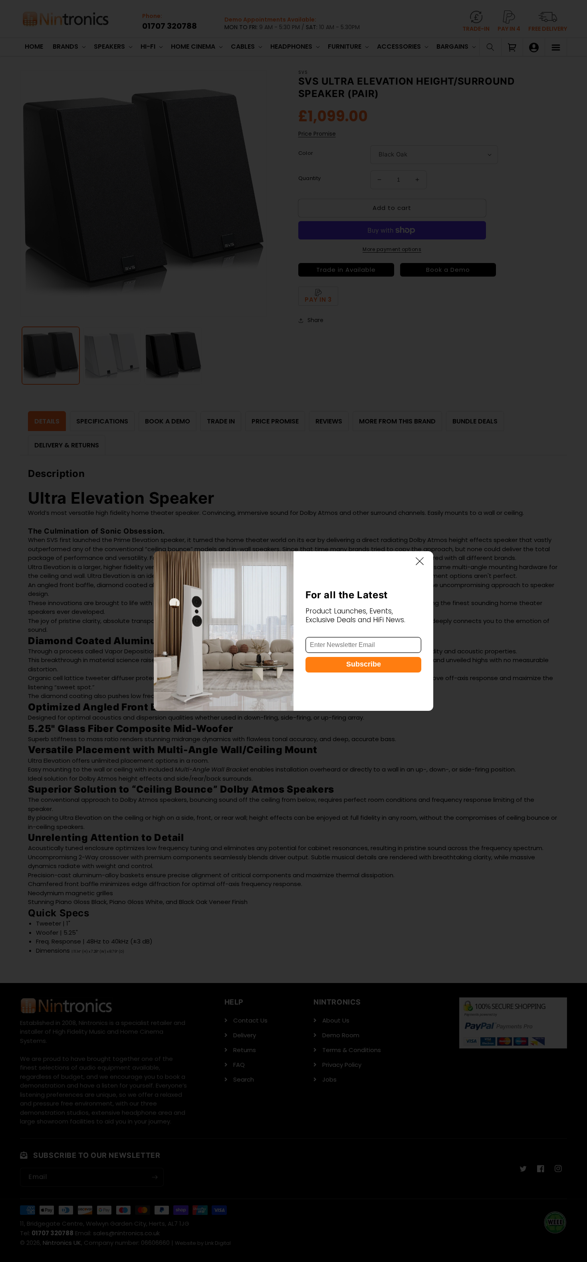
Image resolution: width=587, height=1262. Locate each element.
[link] (224, 631)
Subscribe (363, 664)
